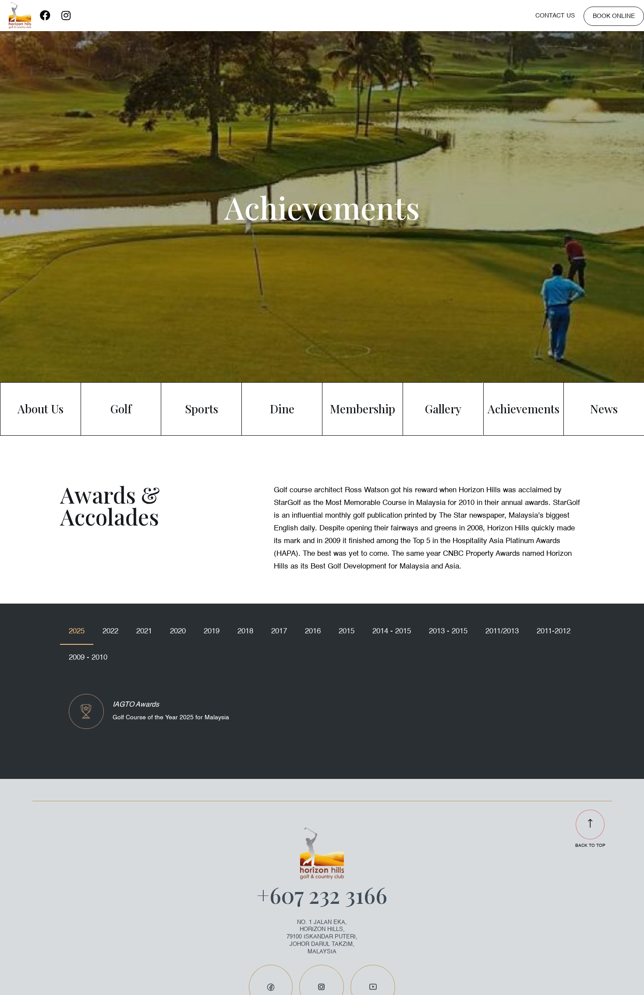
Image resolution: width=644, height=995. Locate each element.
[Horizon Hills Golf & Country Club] (20, 15)
